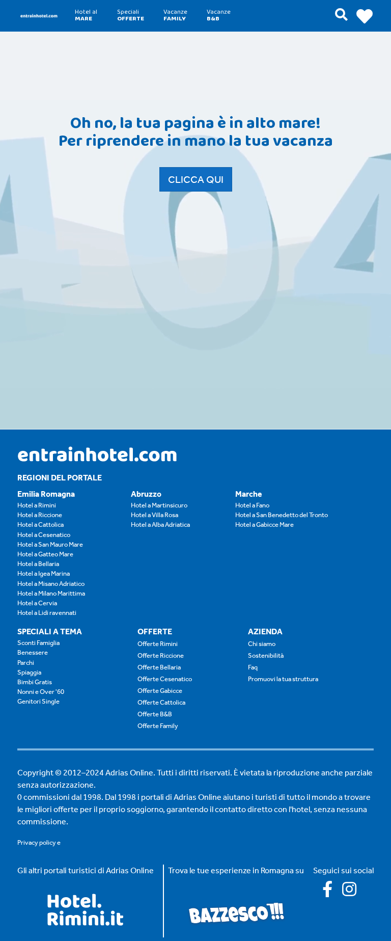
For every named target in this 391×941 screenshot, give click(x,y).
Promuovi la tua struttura (283, 679)
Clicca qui (196, 179)
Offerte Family (157, 726)
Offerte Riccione (160, 655)
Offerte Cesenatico (164, 679)
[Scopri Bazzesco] (236, 912)
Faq (253, 667)
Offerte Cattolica (161, 702)
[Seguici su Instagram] (353, 892)
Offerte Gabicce (159, 690)
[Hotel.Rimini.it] (86, 923)
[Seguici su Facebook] (332, 892)
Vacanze (175, 15)
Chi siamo (261, 644)
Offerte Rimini (157, 644)
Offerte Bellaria (159, 667)
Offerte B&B (154, 714)
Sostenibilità (266, 655)
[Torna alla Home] (39, 15)
